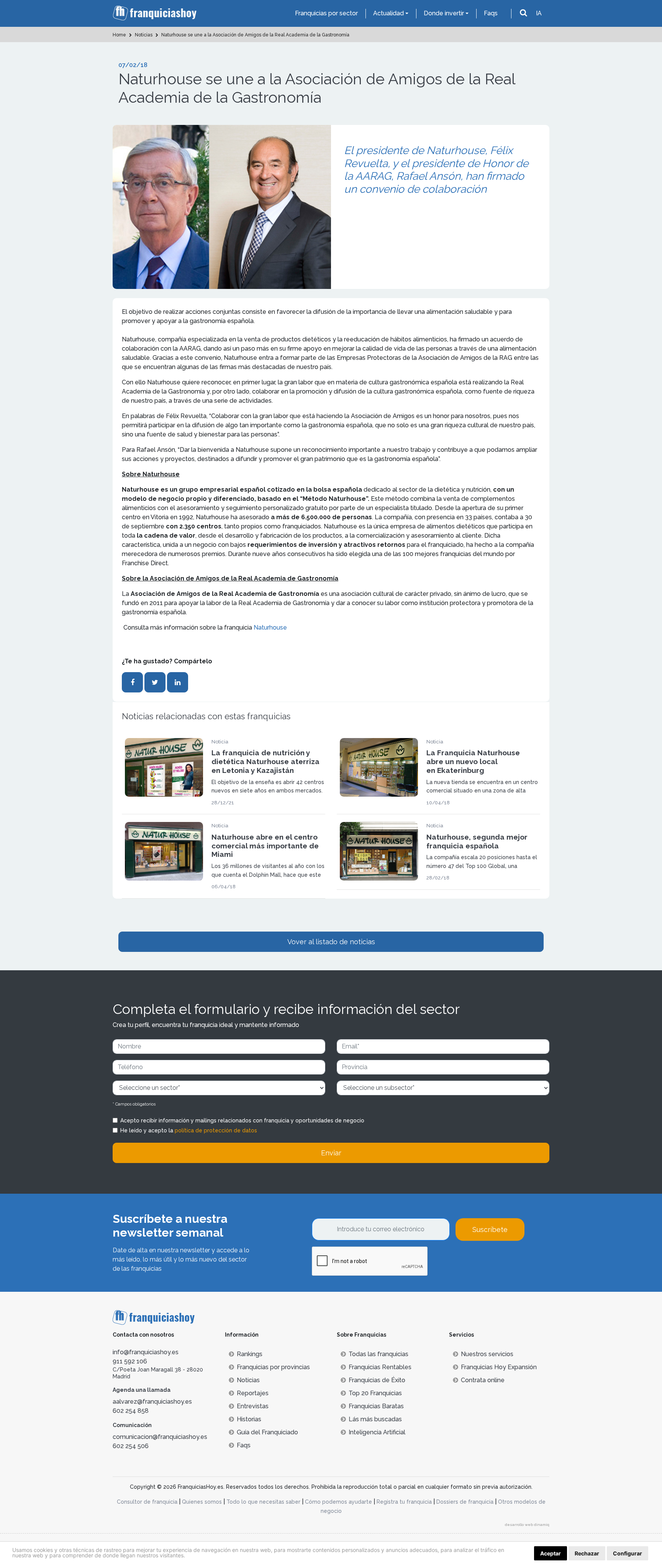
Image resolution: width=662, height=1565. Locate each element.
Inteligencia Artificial (377, 1432)
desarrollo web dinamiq (527, 1524)
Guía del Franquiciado (267, 1432)
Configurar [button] (627, 1553)
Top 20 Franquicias (375, 1393)
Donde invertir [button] (444, 13)
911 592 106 (130, 1361)
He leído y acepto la (188, 1130)
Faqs (491, 13)
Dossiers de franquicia (464, 1502)
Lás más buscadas (375, 1419)
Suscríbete (490, 1229)
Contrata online (483, 1380)
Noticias (248, 1380)
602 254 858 (131, 1410)
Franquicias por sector (326, 13)
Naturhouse (270, 627)
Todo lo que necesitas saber (263, 1502)
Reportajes (253, 1393)
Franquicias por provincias (273, 1367)
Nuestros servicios (487, 1354)
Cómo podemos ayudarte (338, 1502)
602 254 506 (131, 1446)
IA (539, 13)
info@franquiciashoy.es (146, 1352)
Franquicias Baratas (376, 1406)
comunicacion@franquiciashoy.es (160, 1436)
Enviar (331, 1153)
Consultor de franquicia (147, 1502)
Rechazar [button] (587, 1553)
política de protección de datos (216, 1130)
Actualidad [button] (388, 13)
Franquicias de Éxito (377, 1380)
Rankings (249, 1354)
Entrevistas (253, 1406)
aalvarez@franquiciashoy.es (152, 1401)
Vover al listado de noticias (331, 942)
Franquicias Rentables (380, 1367)
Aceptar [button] (550, 1553)
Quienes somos (202, 1502)
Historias (249, 1419)
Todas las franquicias (378, 1354)
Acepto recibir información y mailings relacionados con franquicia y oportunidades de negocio (242, 1120)
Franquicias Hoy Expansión (499, 1367)
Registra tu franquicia (404, 1502)
